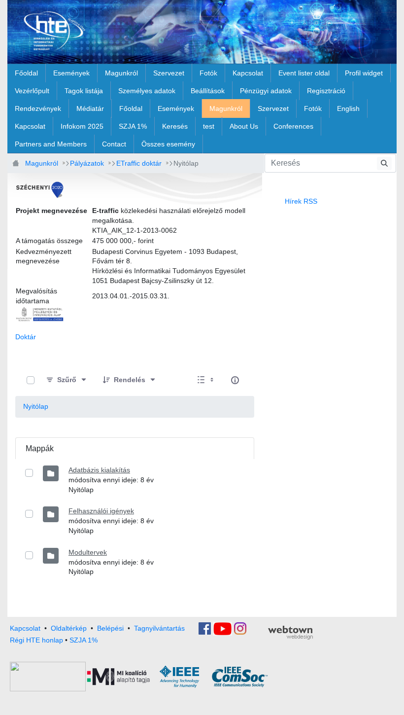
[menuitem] (26, 73)
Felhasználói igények (101, 511)
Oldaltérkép (69, 628)
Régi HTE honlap (36, 640)
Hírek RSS (301, 201)
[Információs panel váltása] (235, 380)
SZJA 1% (83, 640)
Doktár (25, 337)
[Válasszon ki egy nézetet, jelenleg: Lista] (206, 380)
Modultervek (87, 552)
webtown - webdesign (290, 633)
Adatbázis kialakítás (99, 470)
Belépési (110, 628)
